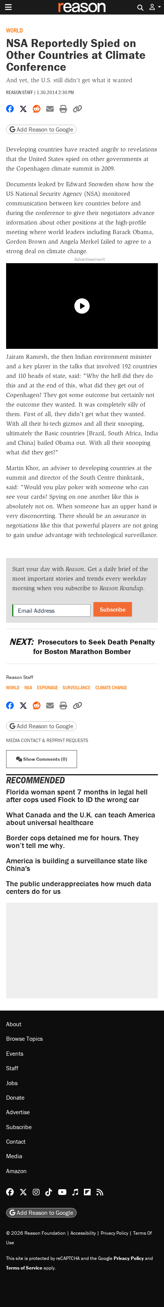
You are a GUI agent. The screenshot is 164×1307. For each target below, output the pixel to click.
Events (14, 1053)
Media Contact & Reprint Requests (47, 740)
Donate (15, 1097)
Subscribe (112, 609)
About (13, 1024)
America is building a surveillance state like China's (76, 864)
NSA (28, 687)
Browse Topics (24, 1038)
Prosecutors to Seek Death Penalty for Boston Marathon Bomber (81, 646)
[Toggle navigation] (8, 7)
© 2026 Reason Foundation (36, 1233)
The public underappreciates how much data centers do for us (78, 887)
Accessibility (83, 1233)
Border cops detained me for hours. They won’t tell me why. (72, 841)
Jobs (12, 1083)
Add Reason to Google (44, 129)
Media (14, 1156)
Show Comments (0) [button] (44, 759)
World (14, 30)
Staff (12, 1068)
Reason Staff (19, 92)
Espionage (47, 687)
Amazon (16, 1171)
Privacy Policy (114, 1233)
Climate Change (111, 687)
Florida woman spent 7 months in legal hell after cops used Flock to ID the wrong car (77, 795)
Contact (16, 1141)
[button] (155, 7)
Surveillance (76, 687)
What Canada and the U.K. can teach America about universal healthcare (80, 818)
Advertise (18, 1112)
